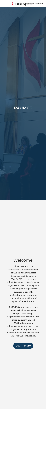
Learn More (23, 345)
